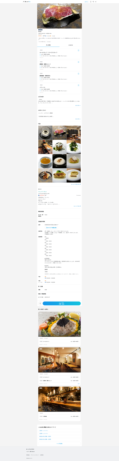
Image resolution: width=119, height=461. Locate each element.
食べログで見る (77, 206)
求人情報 (48, 45)
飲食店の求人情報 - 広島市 (45, 436)
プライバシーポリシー (35, 454)
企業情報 (41, 454)
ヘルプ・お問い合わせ (30, 451)
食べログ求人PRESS (30, 449)
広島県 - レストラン (43, 433)
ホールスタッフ (46, 341)
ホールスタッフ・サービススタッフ (48, 52)
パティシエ (42, 87)
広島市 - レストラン (43, 430)
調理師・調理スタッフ (45, 64)
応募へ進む (61, 303)
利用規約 (28, 454)
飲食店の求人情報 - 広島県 (45, 439)
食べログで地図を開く (52, 227)
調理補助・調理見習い (45, 75)
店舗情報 (70, 45)
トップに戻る (59, 443)
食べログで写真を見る (75, 184)
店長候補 (45, 416)
